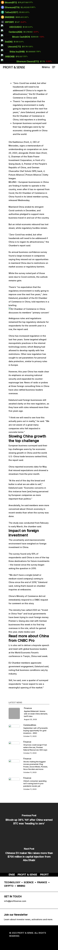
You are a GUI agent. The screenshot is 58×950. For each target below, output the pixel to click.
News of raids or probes (36, 382)
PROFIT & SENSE (14, 67)
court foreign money (38, 617)
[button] (29, 312)
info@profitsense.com (15, 901)
